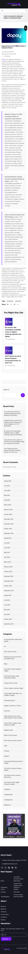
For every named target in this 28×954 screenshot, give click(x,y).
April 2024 (7, 614)
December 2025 (8, 519)
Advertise (3, 911)
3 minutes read (11, 339)
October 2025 (8, 528)
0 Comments (7, 56)
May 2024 (7, 609)
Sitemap (3, 920)
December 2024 (8, 576)
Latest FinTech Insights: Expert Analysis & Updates (12, 724)
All (5, 646)
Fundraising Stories (9, 700)
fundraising (10, 301)
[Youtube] (12, 867)
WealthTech (7, 805)
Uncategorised (8, 799)
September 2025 (8, 533)
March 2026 (7, 505)
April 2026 (7, 500)
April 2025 (7, 557)
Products (6, 751)
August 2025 (7, 538)
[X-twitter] (5, 867)
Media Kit (3, 909)
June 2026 (7, 490)
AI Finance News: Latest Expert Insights (13, 640)
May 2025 (7, 552)
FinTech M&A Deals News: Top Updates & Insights (13, 694)
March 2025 (7, 562)
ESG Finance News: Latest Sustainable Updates (11, 677)
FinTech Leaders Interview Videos (13, 688)
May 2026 (7, 495)
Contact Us (4, 917)
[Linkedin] (9, 867)
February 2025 (8, 566)
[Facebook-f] (2, 867)
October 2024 (8, 586)
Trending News (8, 794)
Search (6, 389)
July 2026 (7, 485)
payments (18, 301)
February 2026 (8, 509)
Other (5, 745)
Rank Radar (17, 892)
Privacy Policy (5, 914)
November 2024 (8, 581)
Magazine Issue (8, 730)
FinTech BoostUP (8, 51)
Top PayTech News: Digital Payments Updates (11, 783)
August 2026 (7, 481)
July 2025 (7, 543)
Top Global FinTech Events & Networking (12, 776)
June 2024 (7, 605)
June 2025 (7, 547)
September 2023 (8, 624)
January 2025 (8, 571)
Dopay (3, 59)
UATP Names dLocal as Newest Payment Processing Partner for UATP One (12, 450)
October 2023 (8, 619)
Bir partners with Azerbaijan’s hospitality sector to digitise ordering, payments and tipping (13, 332)
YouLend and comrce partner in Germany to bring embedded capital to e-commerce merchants (14, 441)
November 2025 (8, 524)
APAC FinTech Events (10, 651)
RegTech (6, 756)
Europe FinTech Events (10, 683)
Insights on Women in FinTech (12, 705)
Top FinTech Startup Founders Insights (13, 769)
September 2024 (9, 590)
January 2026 (8, 514)
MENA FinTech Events (10, 735)
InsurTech (7, 711)
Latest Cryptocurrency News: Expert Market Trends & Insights (13, 717)
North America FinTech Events (13, 740)
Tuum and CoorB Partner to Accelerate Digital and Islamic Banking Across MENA (12, 413)
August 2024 (7, 595)
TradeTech (7, 789)
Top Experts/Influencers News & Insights (13, 762)
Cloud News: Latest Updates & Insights (12, 670)
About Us (3, 906)
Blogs (5, 664)
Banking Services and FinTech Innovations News (12, 657)
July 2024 (7, 600)
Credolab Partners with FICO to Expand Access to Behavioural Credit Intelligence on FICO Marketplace (13, 423)
